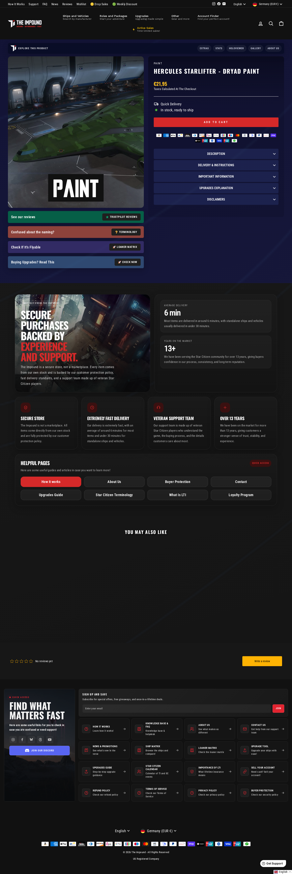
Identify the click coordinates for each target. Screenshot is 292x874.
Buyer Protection (177, 482)
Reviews (67, 4)
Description (216, 154)
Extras (204, 48)
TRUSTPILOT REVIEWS (123, 216)
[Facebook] (22, 739)
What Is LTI (177, 495)
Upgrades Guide (51, 495)
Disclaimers (216, 199)
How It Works (16, 4)
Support (33, 4)
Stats (219, 48)
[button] (283, 872)
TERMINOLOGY (128, 232)
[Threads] (40, 739)
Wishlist (81, 4)
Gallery (256, 48)
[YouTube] (49, 739)
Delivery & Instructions (216, 165)
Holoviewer (236, 48)
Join (278, 708)
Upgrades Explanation (216, 188)
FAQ (45, 4)
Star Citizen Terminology (114, 495)
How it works (51, 482)
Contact (241, 482)
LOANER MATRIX (127, 246)
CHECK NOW (129, 262)
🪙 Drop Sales (99, 4)
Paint (158, 63)
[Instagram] (13, 739)
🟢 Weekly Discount (124, 4)
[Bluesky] (31, 739)
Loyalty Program (241, 495)
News (54, 4)
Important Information (216, 176)
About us (273, 48)
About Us (114, 482)
